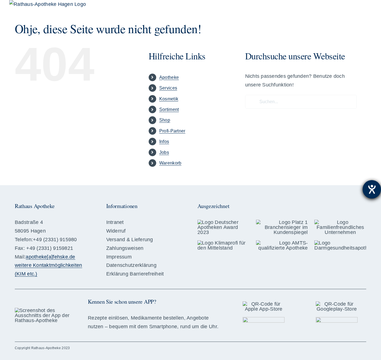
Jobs (164, 152)
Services (168, 88)
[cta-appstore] (263, 319)
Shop (164, 120)
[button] (358, 8)
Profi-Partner (172, 131)
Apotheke (169, 77)
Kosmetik (168, 98)
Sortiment (169, 109)
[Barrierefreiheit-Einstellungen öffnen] (372, 189)
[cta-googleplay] (337, 319)
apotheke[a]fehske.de (50, 257)
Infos (164, 141)
